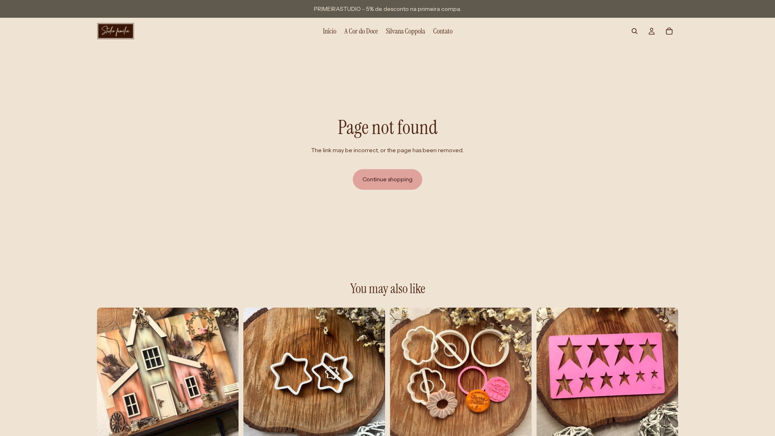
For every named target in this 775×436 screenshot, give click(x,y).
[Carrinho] (669, 31)
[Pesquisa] (634, 31)
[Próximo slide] (226, 378)
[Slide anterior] (109, 378)
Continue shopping (387, 179)
